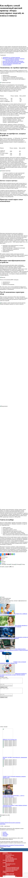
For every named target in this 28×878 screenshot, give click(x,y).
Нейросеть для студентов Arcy (10, 739)
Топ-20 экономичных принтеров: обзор (12, 63)
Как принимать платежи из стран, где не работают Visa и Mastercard (14, 638)
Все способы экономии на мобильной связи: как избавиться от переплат (13, 626)
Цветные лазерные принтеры (12, 59)
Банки (4, 862)
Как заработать (9, 855)
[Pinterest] (6, 554)
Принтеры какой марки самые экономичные (13, 61)
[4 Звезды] (17, 564)
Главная (5, 852)
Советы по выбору (7, 64)
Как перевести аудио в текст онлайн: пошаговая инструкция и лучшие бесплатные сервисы (14, 650)
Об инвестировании (8, 860)
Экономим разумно (8, 871)
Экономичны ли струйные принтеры (11, 57)
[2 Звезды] (7, 564)
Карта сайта (5, 834)
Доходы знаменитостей (12, 867)
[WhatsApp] (12, 554)
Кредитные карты (10, 863)
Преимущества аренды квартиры (12, 822)
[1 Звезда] (2, 564)
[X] (8, 554)
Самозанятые (9, 857)
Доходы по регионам (11, 870)
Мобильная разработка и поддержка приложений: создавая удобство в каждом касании (13, 675)
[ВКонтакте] (1, 554)
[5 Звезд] (22, 564)
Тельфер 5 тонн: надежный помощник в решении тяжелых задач (13, 662)
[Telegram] (14, 554)
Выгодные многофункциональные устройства (13, 62)
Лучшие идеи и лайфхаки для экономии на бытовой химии (13, 614)
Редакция (5, 835)
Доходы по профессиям (12, 868)
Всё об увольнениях (11, 858)
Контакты (5, 833)
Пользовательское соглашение (7, 845)
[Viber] (10, 554)
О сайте (4, 832)
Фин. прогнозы (9, 861)
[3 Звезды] (12, 564)
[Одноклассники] (3, 554)
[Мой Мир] (4, 554)
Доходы (5, 866)
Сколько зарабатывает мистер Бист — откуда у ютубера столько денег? (13, 796)
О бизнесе (2, 822)
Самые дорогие (9, 873)
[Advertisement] (14, 31)
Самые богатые (9, 874)
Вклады (7, 865)
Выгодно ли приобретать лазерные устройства (13, 58)
